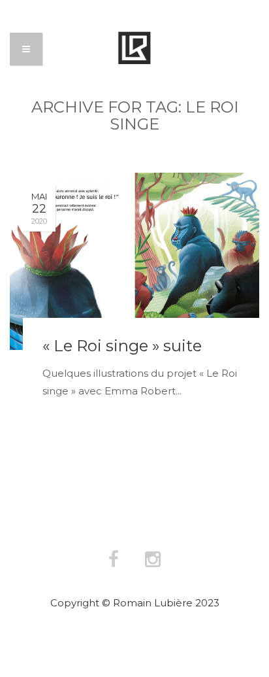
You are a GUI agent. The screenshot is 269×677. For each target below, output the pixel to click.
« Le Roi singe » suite (122, 345)
